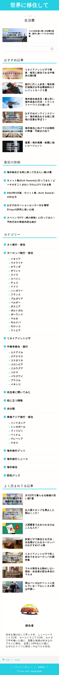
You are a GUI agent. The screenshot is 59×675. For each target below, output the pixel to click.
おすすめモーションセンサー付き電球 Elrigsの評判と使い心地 (28, 207)
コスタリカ (17, 360)
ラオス (14, 443)
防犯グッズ (13, 475)
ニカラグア (17, 368)
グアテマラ (17, 356)
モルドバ (16, 322)
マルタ (14, 318)
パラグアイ (17, 376)
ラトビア (16, 330)
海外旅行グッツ (16, 450)
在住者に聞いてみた (19, 392)
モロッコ (16, 326)
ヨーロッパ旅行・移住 (20, 252)
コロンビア (17, 364)
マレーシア (17, 439)
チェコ (14, 282)
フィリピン (17, 431)
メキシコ (16, 384)
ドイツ (14, 286)
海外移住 (12, 467)
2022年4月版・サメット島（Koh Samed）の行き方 (31, 195)
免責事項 (41, 667)
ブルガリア (17, 298)
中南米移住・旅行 (17, 346)
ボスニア (16, 306)
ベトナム (16, 435)
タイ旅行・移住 (16, 244)
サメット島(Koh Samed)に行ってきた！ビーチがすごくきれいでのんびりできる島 (31, 182)
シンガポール (18, 427)
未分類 (11, 408)
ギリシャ (16, 271)
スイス (14, 274)
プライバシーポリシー (23, 667)
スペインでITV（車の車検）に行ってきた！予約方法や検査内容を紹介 (31, 219)
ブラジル (16, 380)
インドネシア (18, 423)
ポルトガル (17, 310)
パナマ (14, 372)
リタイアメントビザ (19, 338)
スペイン (16, 279)
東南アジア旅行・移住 (20, 417)
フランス (16, 294)
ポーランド (17, 314)
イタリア (16, 259)
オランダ (16, 267)
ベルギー (16, 302)
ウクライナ (17, 263)
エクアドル (17, 352)
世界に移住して (29, 5)
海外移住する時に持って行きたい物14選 (29, 172)
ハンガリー (17, 290)
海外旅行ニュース (17, 459)
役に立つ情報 (15, 400)
